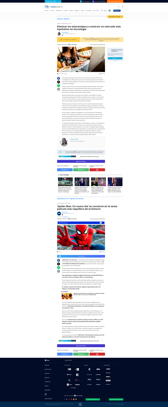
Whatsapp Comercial (93, 399)
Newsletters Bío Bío (86, 1)
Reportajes (47, 390)
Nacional (52, 10)
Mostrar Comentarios (81, 161)
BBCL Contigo (96, 10)
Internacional (59, 10)
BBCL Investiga (89, 10)
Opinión (82, 10)
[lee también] (67, 296)
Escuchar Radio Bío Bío (116, 1)
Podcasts (47, 10)
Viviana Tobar (65, 32)
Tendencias (77, 10)
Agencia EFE (64, 212)
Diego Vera (65, 216)
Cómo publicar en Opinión (114, 16)
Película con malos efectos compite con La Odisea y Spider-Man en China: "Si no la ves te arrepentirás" (89, 294)
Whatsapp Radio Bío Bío (117, 399)
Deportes (71, 10)
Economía (65, 10)
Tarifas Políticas (48, 398)
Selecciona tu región (51, 1)
